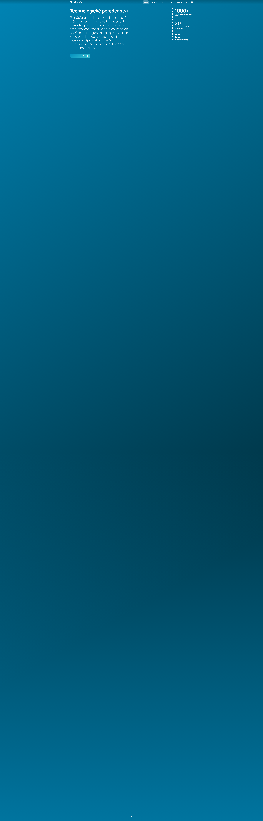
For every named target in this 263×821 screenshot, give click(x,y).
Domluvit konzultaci (79, 56)
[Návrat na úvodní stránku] (76, 2)
